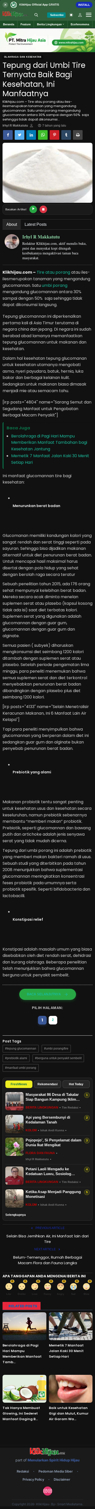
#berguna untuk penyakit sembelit (58, 1058)
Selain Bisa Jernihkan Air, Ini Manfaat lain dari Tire (47, 1238)
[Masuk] (80, 15)
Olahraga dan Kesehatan (23, 57)
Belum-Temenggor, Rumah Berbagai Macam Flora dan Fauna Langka (47, 1260)
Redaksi (23, 1471)
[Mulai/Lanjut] (33, 209)
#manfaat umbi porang (20, 1068)
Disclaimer (62, 1479)
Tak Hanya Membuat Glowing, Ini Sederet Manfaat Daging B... (21, 1413)
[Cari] (36, 15)
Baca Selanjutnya (44, 994)
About (11, 224)
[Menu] (88, 14)
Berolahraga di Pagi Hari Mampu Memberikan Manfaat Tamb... (22, 1353)
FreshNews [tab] (19, 1084)
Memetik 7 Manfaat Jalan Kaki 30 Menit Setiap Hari (66, 1351)
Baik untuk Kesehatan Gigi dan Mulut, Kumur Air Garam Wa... (69, 1413)
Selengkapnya (15, 1215)
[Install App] (47, 4)
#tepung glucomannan (20, 1048)
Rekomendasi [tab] (47, 1084)
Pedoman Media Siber (56, 1471)
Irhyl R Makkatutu (15, 125)
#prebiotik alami (16, 1058)
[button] (51, 24)
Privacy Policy (33, 1479)
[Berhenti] (43, 209)
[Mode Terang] (71, 15)
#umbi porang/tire (56, 1048)
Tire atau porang (53, 272)
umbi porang (54, 285)
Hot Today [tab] (76, 1084)
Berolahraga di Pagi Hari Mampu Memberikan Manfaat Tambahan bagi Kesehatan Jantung (49, 442)
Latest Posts (36, 224)
